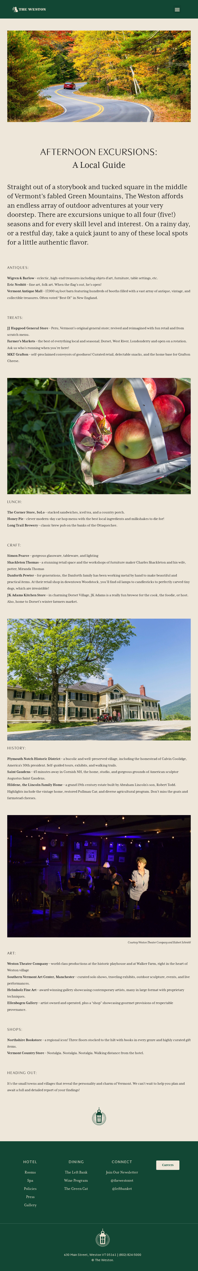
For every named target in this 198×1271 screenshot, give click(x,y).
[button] (177, 9)
